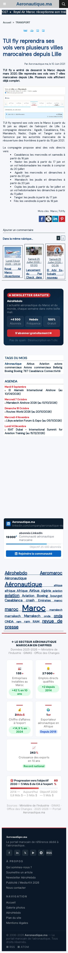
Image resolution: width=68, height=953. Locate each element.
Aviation (44, 364)
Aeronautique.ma (34, 3)
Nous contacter (16, 887)
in (17, 853)
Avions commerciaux (37, 367)
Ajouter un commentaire (18, 230)
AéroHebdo (13, 912)
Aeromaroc (51, 573)
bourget (56, 596)
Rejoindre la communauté (35, 553)
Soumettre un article (19, 872)
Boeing (9, 371)
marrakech (56, 610)
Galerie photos (15, 907)
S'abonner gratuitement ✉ (33, 333)
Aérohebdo (16, 573)
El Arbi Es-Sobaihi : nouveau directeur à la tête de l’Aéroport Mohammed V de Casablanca (55, 273)
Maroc (54, 211)
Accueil (7, 22)
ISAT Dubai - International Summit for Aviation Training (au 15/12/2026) (33, 431)
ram (19, 621)
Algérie (46, 591)
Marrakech (32, 616)
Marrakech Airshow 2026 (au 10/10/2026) (31, 403)
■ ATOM (23, 947)
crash (30, 600)
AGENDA (11, 381)
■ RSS (10, 947)
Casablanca (36, 371)
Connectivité (52, 371)
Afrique (22, 590)
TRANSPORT (23, 22)
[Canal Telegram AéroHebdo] (41, 853)
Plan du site (13, 917)
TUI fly (62, 211)
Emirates (44, 600)
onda (47, 616)
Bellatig (57, 367)
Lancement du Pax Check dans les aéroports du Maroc (34, 272)
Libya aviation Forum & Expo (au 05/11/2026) (34, 420)
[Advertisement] (30, 479)
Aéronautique (13, 364)
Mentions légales (17, 923)
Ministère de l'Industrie (34, 805)
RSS (49, 853)
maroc (58, 600)
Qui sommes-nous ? (19, 867)
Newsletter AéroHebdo (21, 877)
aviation (57, 591)
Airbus (30, 364)
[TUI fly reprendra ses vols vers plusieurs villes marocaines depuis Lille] (34, 87)
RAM (36, 621)
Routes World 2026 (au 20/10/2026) (29, 412)
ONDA (9, 621)
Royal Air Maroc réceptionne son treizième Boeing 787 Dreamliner (13, 271)
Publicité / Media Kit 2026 (22, 882)
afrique (58, 585)
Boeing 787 (21, 371)
